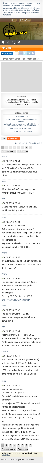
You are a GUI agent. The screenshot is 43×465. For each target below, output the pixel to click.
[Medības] (19, 42)
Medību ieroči (13, 139)
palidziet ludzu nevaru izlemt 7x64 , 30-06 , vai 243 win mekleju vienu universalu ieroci (21, 125)
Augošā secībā (21, 143)
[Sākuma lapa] (3, 42)
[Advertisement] (21, 77)
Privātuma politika (17, 460)
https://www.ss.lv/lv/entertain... (16, 300)
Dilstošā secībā (35, 143)
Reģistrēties (24, 20)
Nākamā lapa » (8, 151)
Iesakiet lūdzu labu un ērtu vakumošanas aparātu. (21, 120)
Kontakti (4, 460)
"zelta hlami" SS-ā (21, 117)
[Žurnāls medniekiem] (8, 42)
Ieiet (14, 20)
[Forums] (13, 42)
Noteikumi (30, 460)
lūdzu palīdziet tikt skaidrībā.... (21, 129)
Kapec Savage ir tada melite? (21, 131)
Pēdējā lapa (22, 151)
